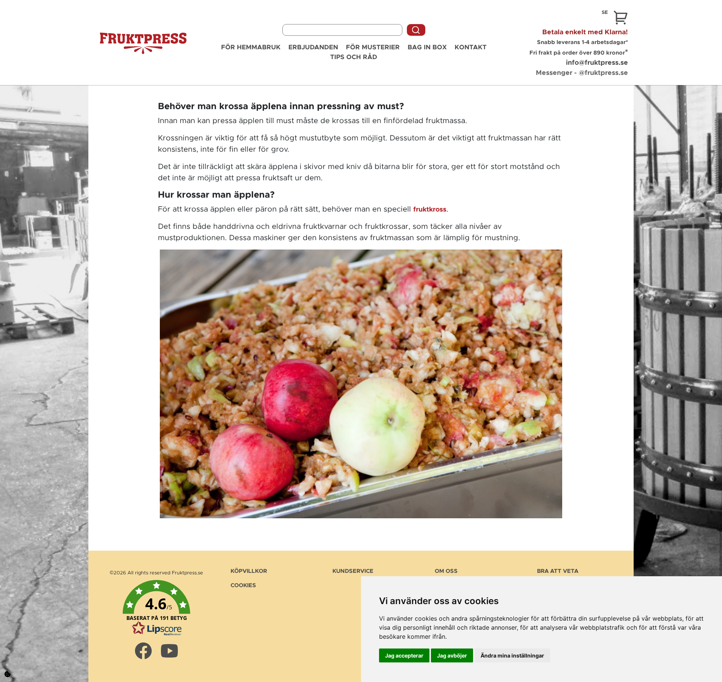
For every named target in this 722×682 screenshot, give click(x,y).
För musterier (373, 47)
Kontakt (471, 47)
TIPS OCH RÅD (353, 57)
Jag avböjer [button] (452, 655)
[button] (156, 608)
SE (605, 12)
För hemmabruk (251, 47)
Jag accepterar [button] (404, 655)
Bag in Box (427, 47)
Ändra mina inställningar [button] (512, 655)
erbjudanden (313, 47)
